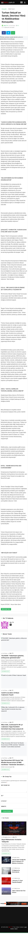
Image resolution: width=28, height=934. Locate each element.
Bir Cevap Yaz (6, 609)
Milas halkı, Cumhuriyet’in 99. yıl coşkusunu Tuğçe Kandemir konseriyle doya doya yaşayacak (12, 727)
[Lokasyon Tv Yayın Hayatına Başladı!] (6, 880)
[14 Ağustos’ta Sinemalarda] (6, 870)
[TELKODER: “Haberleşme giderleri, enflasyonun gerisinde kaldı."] (14, 644)
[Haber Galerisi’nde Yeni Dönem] (6, 891)
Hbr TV (6, 25)
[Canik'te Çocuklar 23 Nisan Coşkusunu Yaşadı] (14, 681)
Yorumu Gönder (7, 811)
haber (16, 929)
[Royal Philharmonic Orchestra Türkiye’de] (14, 828)
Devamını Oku (5, 671)
